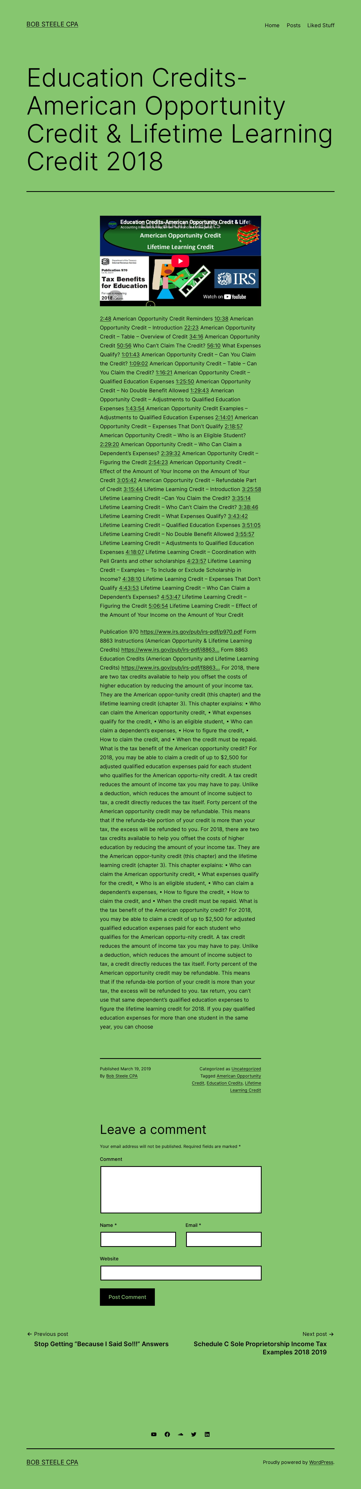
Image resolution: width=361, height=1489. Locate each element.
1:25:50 (185, 381)
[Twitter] (193, 1434)
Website (109, 1258)
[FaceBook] (167, 1434)
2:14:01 (224, 417)
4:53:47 (171, 597)
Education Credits (225, 1083)
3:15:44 (132, 489)
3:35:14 (241, 498)
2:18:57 (234, 426)
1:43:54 (135, 408)
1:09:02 (138, 363)
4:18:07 (135, 552)
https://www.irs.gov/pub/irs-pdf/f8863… (170, 668)
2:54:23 (158, 462)
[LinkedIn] (207, 1434)
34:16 (196, 336)
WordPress (321, 1462)
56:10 (214, 345)
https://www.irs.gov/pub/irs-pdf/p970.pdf (191, 632)
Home (272, 25)
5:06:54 (158, 606)
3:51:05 (251, 525)
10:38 (221, 318)
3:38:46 (248, 507)
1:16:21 (164, 372)
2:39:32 (171, 453)
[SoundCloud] (180, 1434)
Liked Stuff (321, 25)
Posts (293, 25)
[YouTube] (153, 1434)
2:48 (105, 318)
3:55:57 (244, 534)
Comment (111, 1159)
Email (193, 1225)
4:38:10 (131, 579)
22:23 (191, 327)
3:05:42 (127, 480)
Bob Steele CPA (52, 24)
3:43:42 (238, 516)
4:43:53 (129, 588)
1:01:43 (131, 354)
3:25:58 (251, 489)
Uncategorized (246, 1068)
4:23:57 (196, 561)
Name (108, 1225)
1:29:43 (199, 390)
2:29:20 (109, 444)
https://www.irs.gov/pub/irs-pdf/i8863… (170, 650)
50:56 (124, 345)
